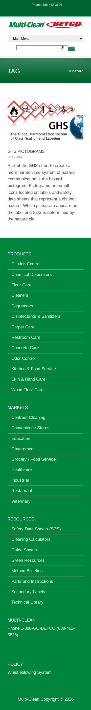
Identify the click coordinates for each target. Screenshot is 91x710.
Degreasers (22, 306)
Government (23, 448)
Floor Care (21, 285)
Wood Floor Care (27, 389)
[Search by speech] (62, 47)
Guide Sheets (24, 550)
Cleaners (19, 295)
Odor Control (23, 358)
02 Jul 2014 (15, 157)
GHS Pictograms (26, 151)
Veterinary (21, 501)
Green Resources (28, 560)
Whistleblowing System (30, 672)
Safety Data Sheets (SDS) (36, 529)
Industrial (20, 480)
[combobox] (42, 47)
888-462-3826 (52, 5)
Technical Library (27, 602)
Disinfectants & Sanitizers (35, 316)
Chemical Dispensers (31, 274)
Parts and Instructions (32, 581)
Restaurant (21, 490)
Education (20, 438)
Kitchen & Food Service (33, 368)
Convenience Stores (30, 427)
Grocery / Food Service (33, 459)
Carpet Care (22, 327)
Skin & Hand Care (28, 379)
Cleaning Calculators (31, 539)
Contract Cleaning (28, 417)
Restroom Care (25, 337)
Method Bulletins (27, 570)
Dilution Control (25, 263)
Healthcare (21, 470)
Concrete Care (25, 347)
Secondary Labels (28, 591)
